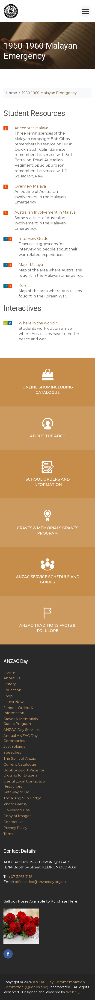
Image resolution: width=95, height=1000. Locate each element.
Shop (8, 696)
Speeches (12, 752)
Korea (24, 285)
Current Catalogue (19, 764)
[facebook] (8, 953)
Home (11, 93)
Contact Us (13, 822)
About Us (11, 678)
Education (12, 690)
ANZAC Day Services (21, 729)
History (9, 684)
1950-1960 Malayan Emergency (49, 93)
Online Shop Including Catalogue (47, 390)
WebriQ (73, 992)
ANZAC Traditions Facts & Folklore (47, 628)
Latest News (14, 702)
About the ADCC (47, 436)
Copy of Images (17, 816)
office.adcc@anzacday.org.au (40, 881)
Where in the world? (38, 323)
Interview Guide (33, 238)
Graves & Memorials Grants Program (47, 530)
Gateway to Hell (17, 792)
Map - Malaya (31, 264)
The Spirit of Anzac (19, 758)
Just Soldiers (14, 746)
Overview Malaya (30, 186)
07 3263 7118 (22, 876)
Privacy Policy (15, 828)
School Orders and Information (48, 482)
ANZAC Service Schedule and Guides (47, 579)
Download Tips (16, 810)
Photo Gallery (15, 804)
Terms (8, 834)
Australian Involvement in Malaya (45, 212)
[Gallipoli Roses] (21, 926)
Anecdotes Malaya (31, 128)
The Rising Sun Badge (22, 798)
